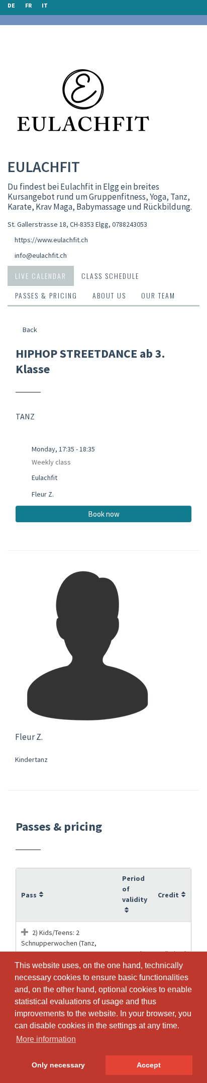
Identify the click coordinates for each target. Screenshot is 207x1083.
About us (109, 295)
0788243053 (129, 224)
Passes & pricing (46, 295)
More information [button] (46, 1039)
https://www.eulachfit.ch (51, 239)
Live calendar (40, 275)
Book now (104, 514)
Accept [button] (149, 1065)
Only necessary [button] (58, 1065)
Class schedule (110, 275)
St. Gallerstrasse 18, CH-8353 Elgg (58, 224)
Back (29, 329)
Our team (158, 295)
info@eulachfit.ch (41, 255)
